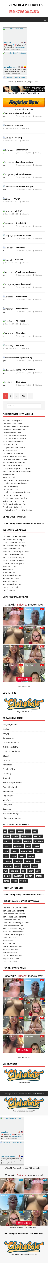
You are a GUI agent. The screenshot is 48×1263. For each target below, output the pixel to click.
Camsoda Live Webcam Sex (15, 459)
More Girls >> (24, 686)
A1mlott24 (21, 223)
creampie (18, 846)
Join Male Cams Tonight (13, 539)
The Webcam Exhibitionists (15, 536)
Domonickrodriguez (25, 186)
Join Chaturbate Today (13, 465)
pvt (5, 871)
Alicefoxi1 (20, 321)
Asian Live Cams (10, 450)
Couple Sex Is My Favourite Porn (17, 492)
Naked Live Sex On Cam (13, 501)
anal (12, 831)
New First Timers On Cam (14, 429)
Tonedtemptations (24, 162)
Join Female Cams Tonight (14, 545)
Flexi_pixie (20, 333)
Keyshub (19, 259)
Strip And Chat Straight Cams (16, 551)
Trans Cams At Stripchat (13, 563)
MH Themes (39, 1094)
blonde (27, 841)
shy (37, 871)
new (17, 866)
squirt (29, 876)
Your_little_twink (24, 284)
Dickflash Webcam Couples (15, 498)
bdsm (6, 836)
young (23, 881)
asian (20, 831)
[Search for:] (24, 405)
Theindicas (21, 382)
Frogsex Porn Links (11, 587)
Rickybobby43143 (24, 174)
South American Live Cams (14, 462)
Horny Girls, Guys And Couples (16, 468)
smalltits (18, 876)
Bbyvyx (17, 198)
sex (23, 871)
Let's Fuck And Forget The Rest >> (17, 510)
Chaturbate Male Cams (13, 554)
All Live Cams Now (11, 578)
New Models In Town (12, 432)
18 (5, 831)
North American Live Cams (14, 456)
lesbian (7, 861)
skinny (7, 876)
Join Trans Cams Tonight (13, 557)
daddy (14, 851)
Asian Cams (8, 569)
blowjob (39, 841)
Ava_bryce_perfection (26, 272)
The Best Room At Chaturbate (16, 426)
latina (31, 856)
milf (38, 861)
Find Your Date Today (12, 423)
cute (6, 851)
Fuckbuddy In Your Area (13, 495)
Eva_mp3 (19, 137)
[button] (44, 19)
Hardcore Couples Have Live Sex (17, 471)
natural (8, 866)
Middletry (20, 247)
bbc (34, 831)
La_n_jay (18, 211)
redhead (14, 871)
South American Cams (12, 584)
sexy (31, 871)
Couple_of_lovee (23, 235)
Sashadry (20, 345)
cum (28, 846)
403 (23, 396)
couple (7, 846)
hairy (21, 856)
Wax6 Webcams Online (13, 441)
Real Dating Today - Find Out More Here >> (24, 523)
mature (29, 861)
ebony (38, 851)
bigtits (17, 841)
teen (15, 881)
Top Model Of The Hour (13, 453)
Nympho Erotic (9, 477)
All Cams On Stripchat (12, 420)
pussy (34, 866)
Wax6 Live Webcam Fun (13, 560)
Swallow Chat (9, 474)
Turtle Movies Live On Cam (15, 504)
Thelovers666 (22, 308)
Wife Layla (38, 116)
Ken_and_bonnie (23, 113)
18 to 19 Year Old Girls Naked (16, 480)
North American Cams (12, 575)
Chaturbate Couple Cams (14, 542)
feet (6, 856)
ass (27, 831)
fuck (13, 856)
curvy (36, 846)
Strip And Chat (9, 566)
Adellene (19, 125)
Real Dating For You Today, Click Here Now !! (24, 1233)
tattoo (39, 876)
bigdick (7, 841)
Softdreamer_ (22, 149)
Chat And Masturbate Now (14, 435)
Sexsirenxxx (21, 296)
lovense (18, 861)
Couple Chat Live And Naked (15, 483)
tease (6, 881)
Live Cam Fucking (10, 486)
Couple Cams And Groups (14, 447)
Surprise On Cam (10, 444)
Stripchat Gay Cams (11, 548)
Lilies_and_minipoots (25, 369)
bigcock (37, 836)
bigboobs (26, 836)
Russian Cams (9, 572)
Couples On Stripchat (12, 507)
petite (25, 866)
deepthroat (26, 851)
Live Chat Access (10, 590)
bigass (15, 836)
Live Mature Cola (10, 489)
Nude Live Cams (10, 581)
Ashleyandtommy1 (24, 357)
